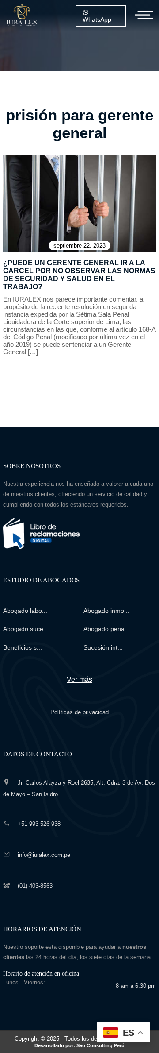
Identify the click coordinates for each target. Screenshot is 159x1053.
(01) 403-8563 (35, 886)
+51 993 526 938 (39, 824)
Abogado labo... (25, 610)
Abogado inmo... (106, 610)
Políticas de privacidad (79, 712)
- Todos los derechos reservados (89, 1041)
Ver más (79, 679)
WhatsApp (97, 19)
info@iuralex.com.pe (44, 855)
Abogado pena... (106, 628)
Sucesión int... (103, 647)
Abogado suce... (26, 628)
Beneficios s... (22, 647)
